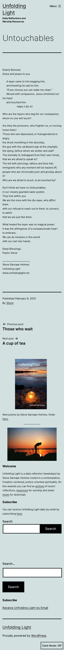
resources (22, 490)
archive (39, 486)
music (5, 494)
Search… (8, 563)
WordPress (38, 635)
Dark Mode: (49, 645)
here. (5, 418)
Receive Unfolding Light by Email (25, 608)
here (19, 513)
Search (7, 521)
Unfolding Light (16, 627)
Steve (9, 303)
